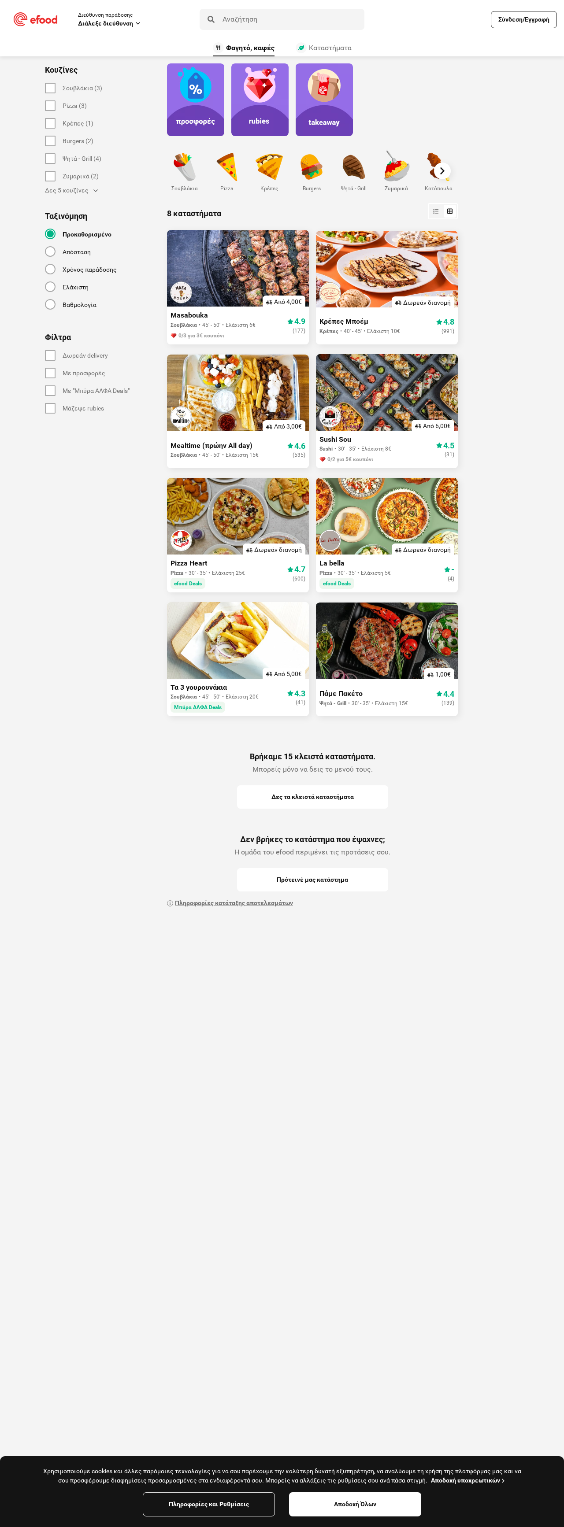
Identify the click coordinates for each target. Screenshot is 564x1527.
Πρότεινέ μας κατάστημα (312, 879)
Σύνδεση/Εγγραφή (523, 19)
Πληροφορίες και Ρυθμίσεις (209, 1504)
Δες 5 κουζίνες (67, 190)
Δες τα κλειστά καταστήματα (312, 796)
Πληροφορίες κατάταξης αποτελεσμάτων (234, 902)
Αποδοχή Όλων (355, 1504)
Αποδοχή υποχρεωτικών (465, 1480)
